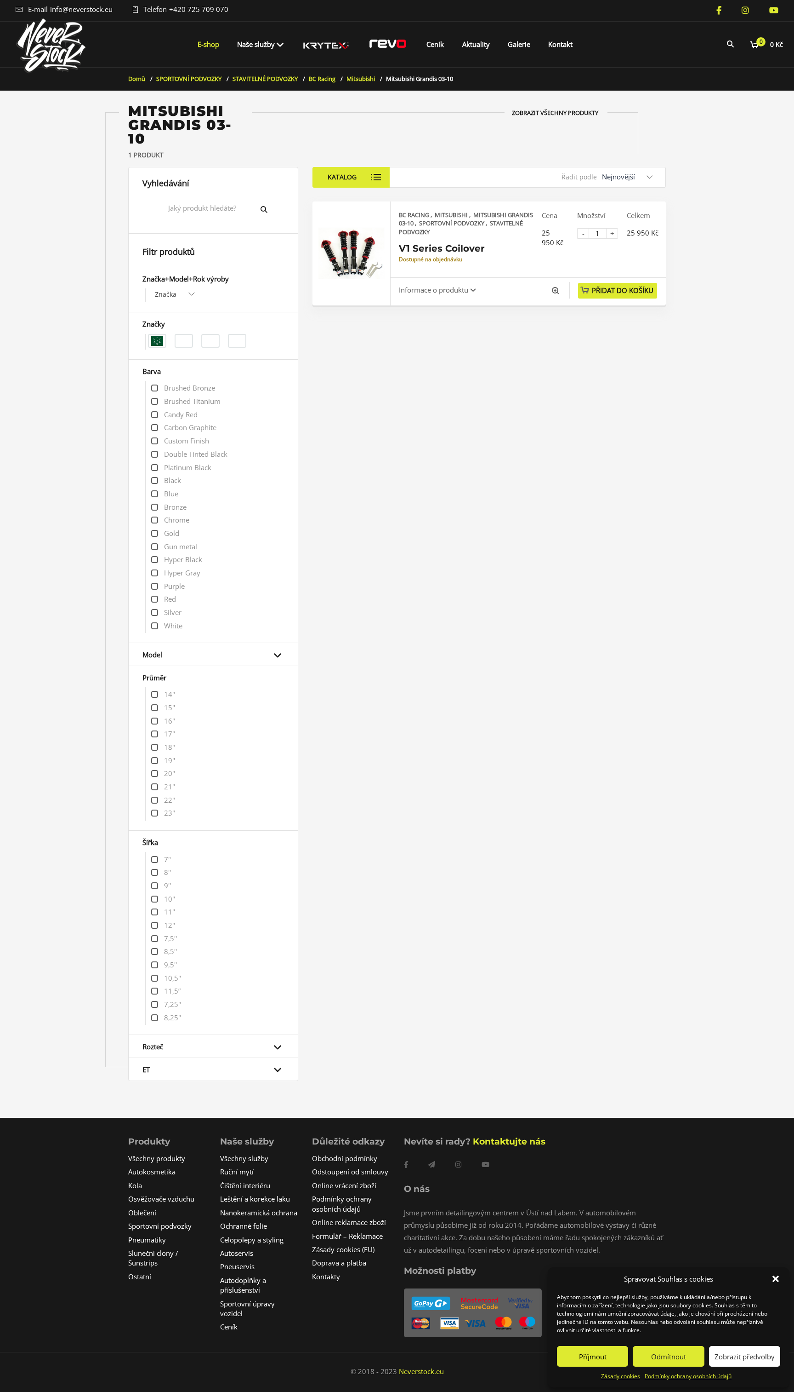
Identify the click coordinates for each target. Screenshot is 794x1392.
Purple (174, 586)
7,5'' (170, 938)
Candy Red (181, 414)
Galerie (519, 44)
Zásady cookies (620, 1376)
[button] (775, 1278)
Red (170, 599)
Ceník (435, 44)
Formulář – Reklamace (347, 1236)
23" (169, 812)
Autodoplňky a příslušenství (243, 1285)
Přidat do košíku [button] (622, 290)
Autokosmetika (152, 1171)
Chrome (176, 519)
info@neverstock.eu (81, 9)
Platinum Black (187, 467)
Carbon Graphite (190, 427)
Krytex (326, 44)
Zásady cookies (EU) (343, 1249)
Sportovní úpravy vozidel (247, 1308)
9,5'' (170, 964)
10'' (169, 898)
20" (169, 773)
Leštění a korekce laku (255, 1198)
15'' (169, 707)
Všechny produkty (156, 1158)
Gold (171, 533)
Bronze (175, 507)
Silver (172, 612)
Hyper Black (183, 559)
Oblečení (142, 1212)
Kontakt (560, 44)
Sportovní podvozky (160, 1226)
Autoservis (236, 1253)
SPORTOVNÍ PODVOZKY (188, 79)
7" (167, 859)
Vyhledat (271, 209)
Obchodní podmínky (344, 1158)
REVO (388, 44)
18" (169, 747)
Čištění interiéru (245, 1185)
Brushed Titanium (192, 401)
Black (172, 480)
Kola (135, 1185)
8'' (167, 872)
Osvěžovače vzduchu (161, 1198)
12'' (169, 925)
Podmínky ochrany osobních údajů (688, 1376)
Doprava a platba (339, 1262)
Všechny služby (244, 1158)
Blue (171, 493)
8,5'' (170, 951)
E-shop (208, 44)
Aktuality (476, 44)
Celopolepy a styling (252, 1239)
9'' (167, 885)
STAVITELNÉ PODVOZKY (265, 79)
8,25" (172, 1017)
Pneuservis (237, 1266)
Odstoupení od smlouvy (350, 1171)
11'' (169, 911)
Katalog (342, 177)
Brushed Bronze (189, 387)
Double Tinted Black (195, 454)
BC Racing (322, 79)
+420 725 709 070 (198, 9)
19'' (169, 760)
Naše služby (256, 44)
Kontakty (326, 1276)
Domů (136, 79)
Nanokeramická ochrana (258, 1212)
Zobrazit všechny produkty (555, 113)
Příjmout (593, 1356)
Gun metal (180, 546)
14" (169, 694)
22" (169, 800)
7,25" (172, 1004)
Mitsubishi (360, 79)
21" (169, 786)
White (173, 625)
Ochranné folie (243, 1226)
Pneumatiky (147, 1239)
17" (169, 733)
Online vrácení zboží (344, 1185)
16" (169, 720)
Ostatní (139, 1276)
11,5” (172, 990)
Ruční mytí (237, 1171)
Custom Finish (186, 440)
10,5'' (172, 978)
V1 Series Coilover (442, 248)
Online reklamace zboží (349, 1222)
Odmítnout (668, 1356)
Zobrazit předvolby (745, 1356)
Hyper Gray (182, 572)
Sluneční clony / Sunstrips (153, 1257)
